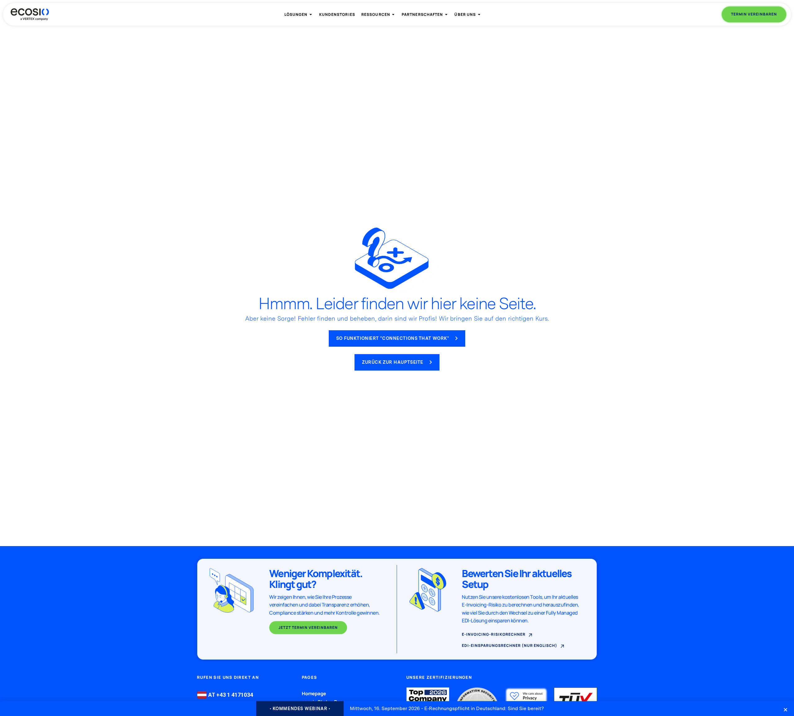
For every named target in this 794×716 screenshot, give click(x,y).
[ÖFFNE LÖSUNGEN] (311, 14)
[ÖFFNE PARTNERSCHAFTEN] (446, 14)
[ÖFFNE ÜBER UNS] (479, 14)
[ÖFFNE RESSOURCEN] (393, 14)
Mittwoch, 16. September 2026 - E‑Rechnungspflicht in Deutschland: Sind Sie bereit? (447, 708)
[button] (785, 709)
